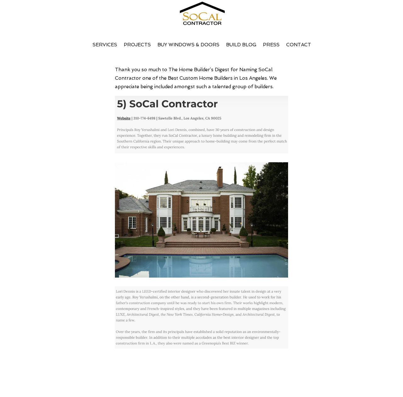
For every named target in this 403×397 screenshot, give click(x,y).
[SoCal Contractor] (201, 16)
